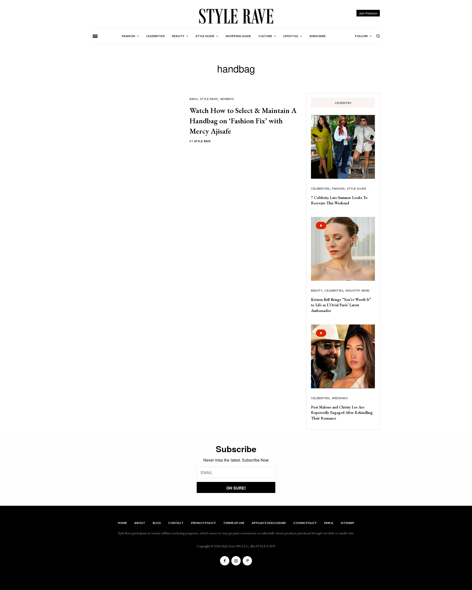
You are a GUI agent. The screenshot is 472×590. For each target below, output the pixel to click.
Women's (227, 99)
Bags (193, 99)
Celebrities (320, 188)
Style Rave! (209, 99)
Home (122, 523)
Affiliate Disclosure (269, 523)
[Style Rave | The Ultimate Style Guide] (236, 16)
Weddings (340, 398)
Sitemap (347, 523)
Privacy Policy (203, 523)
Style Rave (202, 141)
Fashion (338, 188)
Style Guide (356, 188)
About (139, 523)
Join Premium (368, 13)
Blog (157, 523)
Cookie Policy (305, 523)
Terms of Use (233, 523)
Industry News (358, 290)
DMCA (328, 523)
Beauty (316, 290)
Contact (176, 523)
